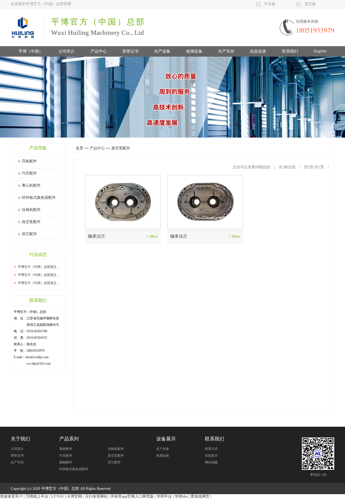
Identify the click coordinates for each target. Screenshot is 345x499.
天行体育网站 (96, 496)
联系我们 (290, 51)
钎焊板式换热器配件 (39, 198)
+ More (152, 236)
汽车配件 (29, 173)
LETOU (57, 496)
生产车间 (226, 51)
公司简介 (66, 51)
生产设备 (162, 51)
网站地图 (211, 462)
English (320, 51)
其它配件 (29, 234)
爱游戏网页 (200, 496)
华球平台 (164, 496)
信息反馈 (258, 51)
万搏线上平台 (37, 496)
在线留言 (211, 455)
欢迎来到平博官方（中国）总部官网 (41, 4)
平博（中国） (31, 51)
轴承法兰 (96, 236)
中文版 (269, 4)
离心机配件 (31, 185)
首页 (79, 148)
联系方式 (211, 449)
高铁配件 (29, 161)
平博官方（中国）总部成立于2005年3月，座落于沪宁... (57, 267)
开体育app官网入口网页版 (132, 496)
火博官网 (74, 496)
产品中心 (99, 51)
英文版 (310, 4)
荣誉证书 (130, 51)
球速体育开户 (11, 496)
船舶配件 (65, 462)
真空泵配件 (31, 222)
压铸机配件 (31, 210)
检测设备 (194, 51)
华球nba (181, 496)
